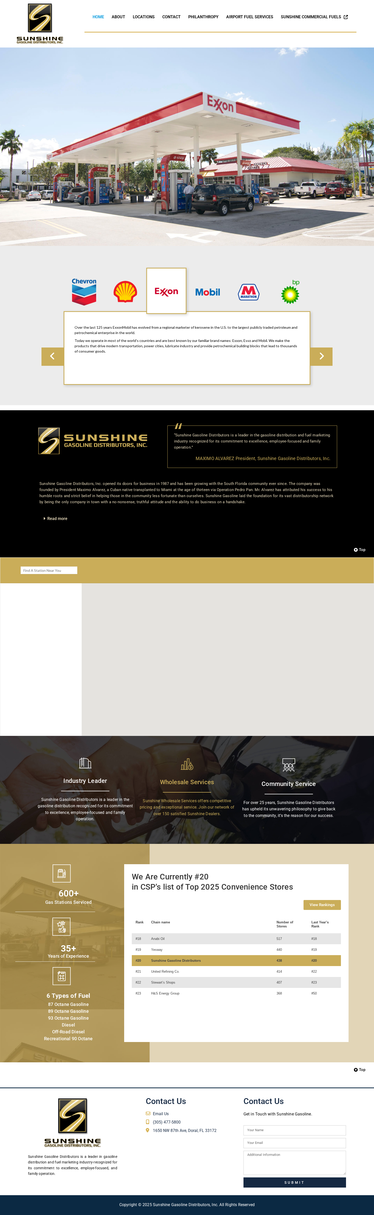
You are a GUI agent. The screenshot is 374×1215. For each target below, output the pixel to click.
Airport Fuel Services (249, 16)
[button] (187, 519)
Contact (171, 16)
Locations (144, 16)
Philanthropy (203, 16)
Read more (57, 518)
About (118, 16)
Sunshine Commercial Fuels (312, 16)
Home (98, 16)
